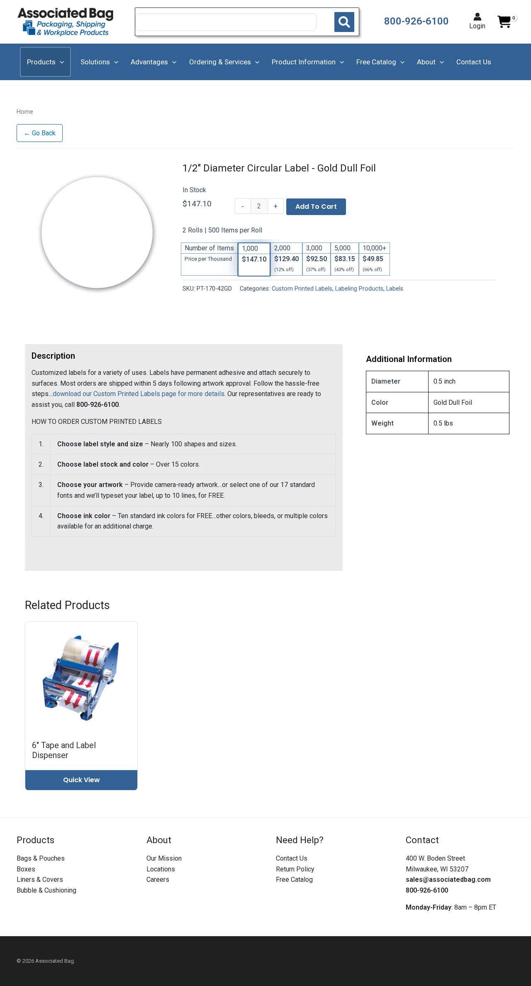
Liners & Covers (40, 879)
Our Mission (164, 858)
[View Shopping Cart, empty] (504, 22)
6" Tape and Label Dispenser (64, 750)
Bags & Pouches (41, 858)
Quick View (81, 780)
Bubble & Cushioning (46, 890)
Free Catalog (294, 879)
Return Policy (295, 869)
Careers (157, 879)
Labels (394, 288)
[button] (60, 62)
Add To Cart (316, 206)
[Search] (344, 22)
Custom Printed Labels (302, 288)
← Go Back (40, 133)
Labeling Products (359, 288)
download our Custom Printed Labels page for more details (138, 394)
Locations (160, 869)
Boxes (26, 869)
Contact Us (291, 858)
